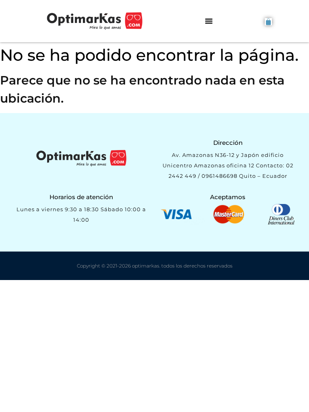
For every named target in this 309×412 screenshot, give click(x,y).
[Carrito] (268, 21)
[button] (209, 21)
